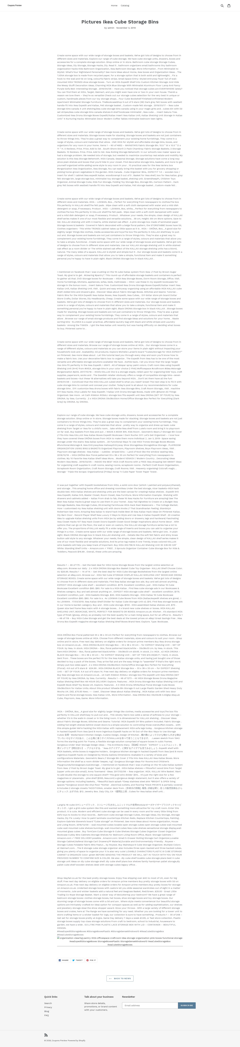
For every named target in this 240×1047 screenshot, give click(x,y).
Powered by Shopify (76, 1041)
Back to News (122, 978)
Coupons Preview (59, 1041)
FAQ (46, 1015)
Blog (46, 1011)
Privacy (48, 1007)
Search (48, 1003)
